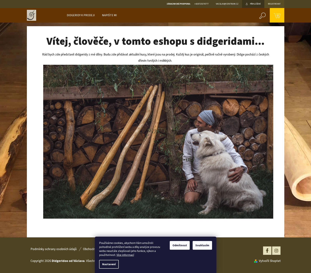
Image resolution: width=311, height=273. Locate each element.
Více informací (125, 255)
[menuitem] (80, 15)
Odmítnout (179, 245)
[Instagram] (276, 250)
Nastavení (109, 264)
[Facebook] (267, 250)
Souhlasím (202, 245)
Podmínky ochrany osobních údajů (54, 249)
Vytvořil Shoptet (270, 261)
